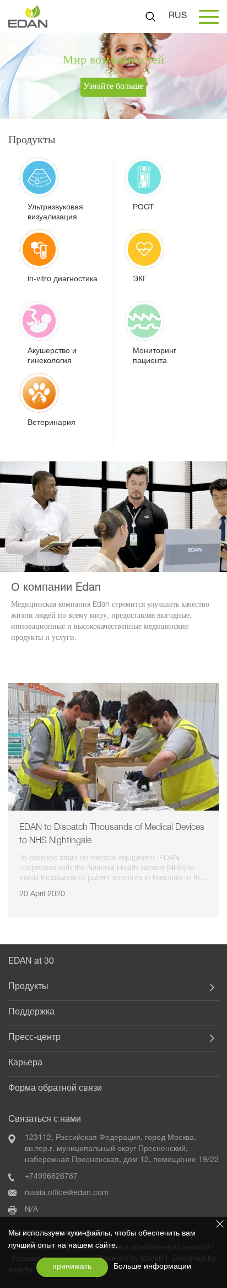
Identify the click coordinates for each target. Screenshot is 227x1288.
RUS (178, 16)
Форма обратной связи (55, 1089)
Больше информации (152, 1267)
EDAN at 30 (31, 962)
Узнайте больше (113, 87)
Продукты (28, 987)
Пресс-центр (34, 1038)
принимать (71, 1267)
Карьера (25, 1063)
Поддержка (31, 1012)
